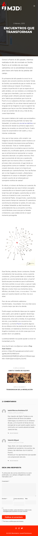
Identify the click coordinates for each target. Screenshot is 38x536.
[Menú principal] (34, 6)
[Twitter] (22, 528)
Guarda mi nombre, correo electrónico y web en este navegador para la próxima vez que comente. (17, 510)
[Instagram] (16, 528)
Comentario (5, 481)
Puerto (19, 324)
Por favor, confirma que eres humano (13, 521)
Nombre (4, 498)
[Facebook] (19, 528)
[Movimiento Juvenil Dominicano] (11, 6)
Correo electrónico (19, 499)
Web (26, 498)
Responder (14, 433)
